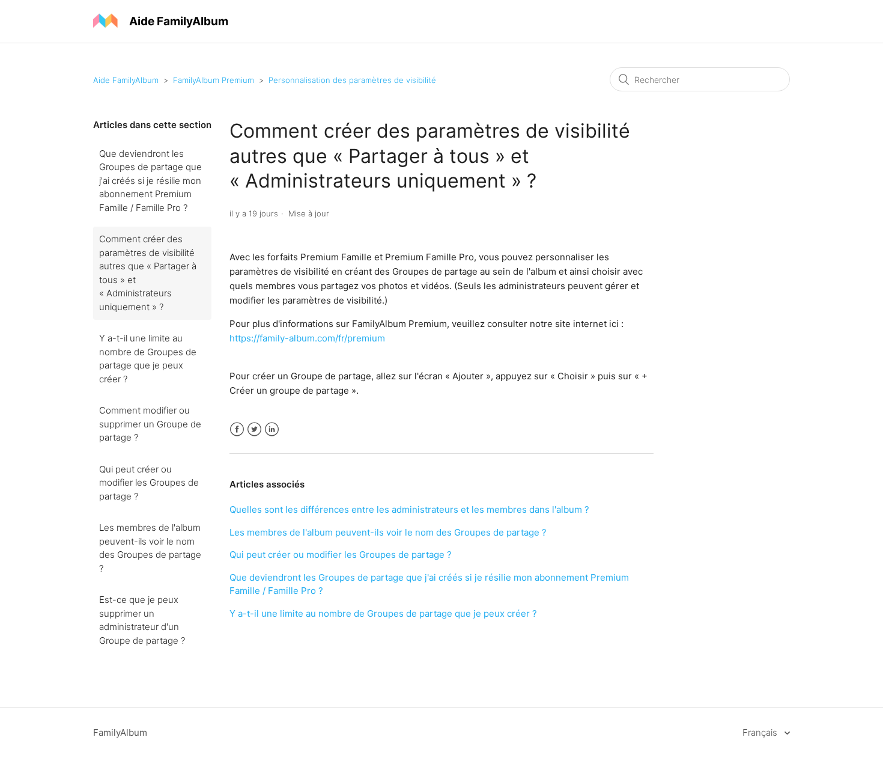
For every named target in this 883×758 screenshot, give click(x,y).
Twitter (254, 429)
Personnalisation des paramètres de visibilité (352, 80)
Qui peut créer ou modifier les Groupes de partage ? (149, 482)
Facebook (236, 429)
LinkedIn (271, 429)
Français (761, 732)
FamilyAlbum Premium (213, 80)
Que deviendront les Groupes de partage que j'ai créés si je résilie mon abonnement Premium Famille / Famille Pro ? (150, 180)
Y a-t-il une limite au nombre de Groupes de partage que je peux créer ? (147, 358)
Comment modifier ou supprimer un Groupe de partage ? (150, 424)
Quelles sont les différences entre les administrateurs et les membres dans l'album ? (409, 509)
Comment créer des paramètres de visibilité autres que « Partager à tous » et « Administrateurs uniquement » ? (147, 273)
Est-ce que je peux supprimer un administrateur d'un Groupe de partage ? (142, 620)
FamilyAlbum (120, 732)
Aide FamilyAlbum (126, 80)
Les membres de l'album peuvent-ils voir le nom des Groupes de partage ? (150, 548)
